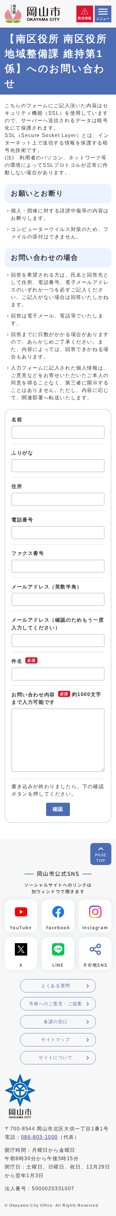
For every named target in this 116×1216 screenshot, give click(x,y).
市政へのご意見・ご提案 (55, 1003)
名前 (16, 419)
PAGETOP (101, 858)
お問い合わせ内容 (33, 694)
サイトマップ (55, 1039)
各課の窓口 (56, 1021)
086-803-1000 (39, 1137)
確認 (58, 809)
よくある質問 (55, 985)
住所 (16, 486)
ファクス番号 (27, 553)
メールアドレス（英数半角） (46, 586)
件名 (16, 661)
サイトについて (55, 1057)
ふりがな (22, 452)
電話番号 (22, 519)
